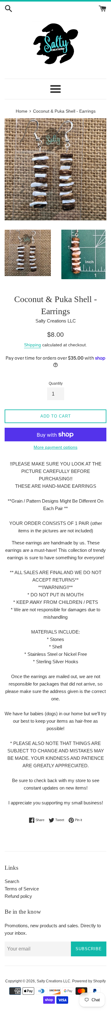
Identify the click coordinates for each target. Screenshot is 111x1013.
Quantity (56, 383)
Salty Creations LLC (53, 981)
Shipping (32, 344)
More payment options (55, 447)
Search (12, 881)
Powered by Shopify (89, 981)
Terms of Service (22, 888)
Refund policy (18, 896)
